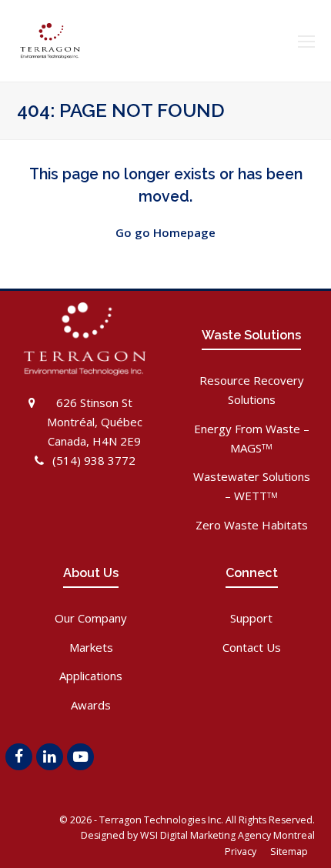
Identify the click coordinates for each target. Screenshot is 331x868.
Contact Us (251, 647)
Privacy (242, 851)
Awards (91, 705)
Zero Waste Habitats (252, 524)
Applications (90, 675)
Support (251, 618)
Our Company (91, 618)
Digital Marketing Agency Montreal (237, 835)
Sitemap (290, 851)
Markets (91, 647)
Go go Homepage (165, 232)
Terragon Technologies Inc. (161, 819)
